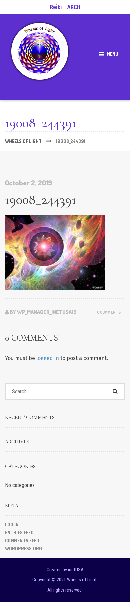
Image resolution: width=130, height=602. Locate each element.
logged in (47, 358)
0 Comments (109, 312)
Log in (12, 524)
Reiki (56, 7)
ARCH (73, 7)
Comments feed (22, 540)
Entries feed (19, 532)
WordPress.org (23, 548)
